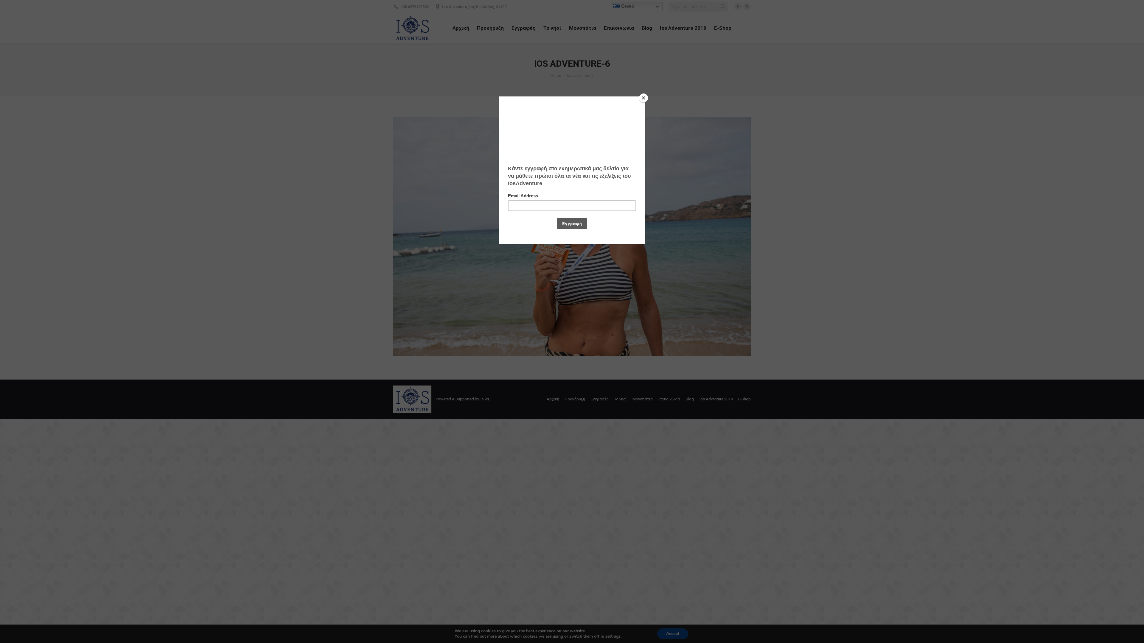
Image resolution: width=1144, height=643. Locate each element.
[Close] (643, 97)
